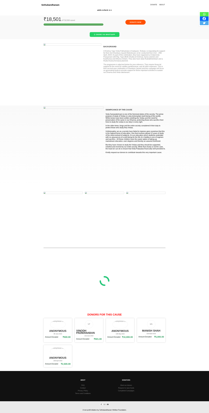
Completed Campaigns (126, 391)
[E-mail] (104, 404)
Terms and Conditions (83, 393)
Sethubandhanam (50, 5)
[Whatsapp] (204, 14)
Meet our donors (126, 385)
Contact (83, 388)
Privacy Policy (83, 391)
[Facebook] (204, 18)
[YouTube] (107, 404)
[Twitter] (204, 23)
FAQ (83, 385)
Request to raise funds (126, 388)
